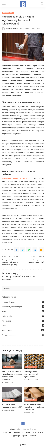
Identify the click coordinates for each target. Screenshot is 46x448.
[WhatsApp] (28, 249)
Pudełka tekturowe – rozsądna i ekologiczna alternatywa (34, 406)
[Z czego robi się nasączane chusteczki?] (12, 394)
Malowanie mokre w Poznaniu (16, 178)
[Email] (41, 249)
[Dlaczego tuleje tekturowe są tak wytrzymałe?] (34, 361)
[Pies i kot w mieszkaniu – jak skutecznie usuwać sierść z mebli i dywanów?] (12, 361)
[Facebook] (16, 249)
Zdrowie (5, 335)
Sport (4, 326)
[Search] (41, 3)
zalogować (16, 276)
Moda (4, 311)
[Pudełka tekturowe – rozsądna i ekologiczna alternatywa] (34, 394)
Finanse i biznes (8, 302)
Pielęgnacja (6, 321)
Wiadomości (7, 12)
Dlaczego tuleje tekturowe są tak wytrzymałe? (31, 374)
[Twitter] (22, 249)
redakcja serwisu (12, 28)
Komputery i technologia (12, 307)
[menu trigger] (5, 3)
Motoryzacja (7, 316)
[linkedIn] (35, 249)
